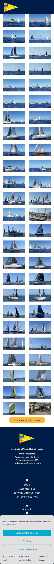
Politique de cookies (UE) (27, 460)
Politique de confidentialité (27, 457)
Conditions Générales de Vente (27, 463)
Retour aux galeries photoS (27, 420)
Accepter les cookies (27, 533)
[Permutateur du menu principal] (47, 7)
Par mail (27, 509)
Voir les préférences (27, 549)
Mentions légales (27, 454)
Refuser (27, 541)
